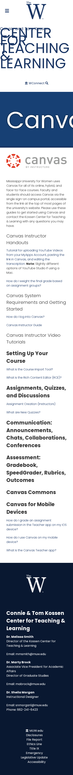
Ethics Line (34, 744)
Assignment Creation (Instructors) (30, 404)
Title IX (34, 748)
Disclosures (34, 735)
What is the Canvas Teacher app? (31, 550)
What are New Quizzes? (23, 412)
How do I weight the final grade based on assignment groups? (34, 283)
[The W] (36, 10)
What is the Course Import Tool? (29, 369)
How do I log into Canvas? (25, 317)
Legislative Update (34, 757)
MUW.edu (36, 731)
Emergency (34, 753)
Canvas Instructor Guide (24, 325)
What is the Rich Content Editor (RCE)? (34, 377)
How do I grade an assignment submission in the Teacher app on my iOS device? (36, 524)
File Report (34, 739)
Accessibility (37, 762)
